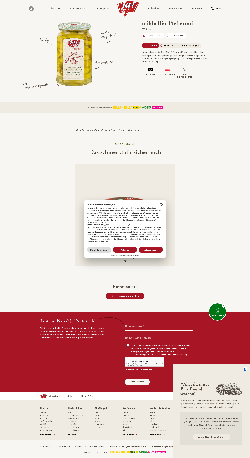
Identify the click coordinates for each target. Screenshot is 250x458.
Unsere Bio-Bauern (47, 430)
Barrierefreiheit (63, 446)
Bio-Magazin (101, 408)
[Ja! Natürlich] (128, 10)
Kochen (98, 418)
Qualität (43, 424)
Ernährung (98, 412)
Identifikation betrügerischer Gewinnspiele (127, 446)
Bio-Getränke (72, 424)
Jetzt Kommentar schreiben (126, 296)
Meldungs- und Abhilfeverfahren (89, 446)
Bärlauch (126, 415)
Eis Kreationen (128, 427)
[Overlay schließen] (245, 369)
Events (97, 427)
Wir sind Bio (44, 412)
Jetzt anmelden (137, 382)
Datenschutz (45, 446)
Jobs (151, 421)
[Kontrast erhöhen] (31, 8)
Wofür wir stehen (46, 421)
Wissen (97, 421)
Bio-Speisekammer (75, 427)
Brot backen (127, 421)
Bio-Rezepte (129, 408)
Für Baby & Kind (73, 418)
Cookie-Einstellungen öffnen (211, 437)
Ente (124, 430)
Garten (97, 415)
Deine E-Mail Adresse (138, 338)
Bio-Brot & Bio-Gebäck (76, 415)
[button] (55, 8)
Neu (69, 412)
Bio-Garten (72, 421)
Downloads (154, 424)
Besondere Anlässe (129, 418)
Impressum (154, 415)
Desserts (126, 424)
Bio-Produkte (75, 408)
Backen (125, 412)
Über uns (45, 408)
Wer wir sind (44, 427)
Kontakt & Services (160, 408)
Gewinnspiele (155, 427)
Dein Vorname (134, 326)
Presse (152, 418)
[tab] (150, 45)
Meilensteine (45, 418)
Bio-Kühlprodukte (74, 430)
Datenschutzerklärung (211, 428)
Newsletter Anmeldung (158, 430)
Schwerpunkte (100, 424)
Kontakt (153, 412)
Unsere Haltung (46, 415)
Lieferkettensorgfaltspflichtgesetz (166, 446)
